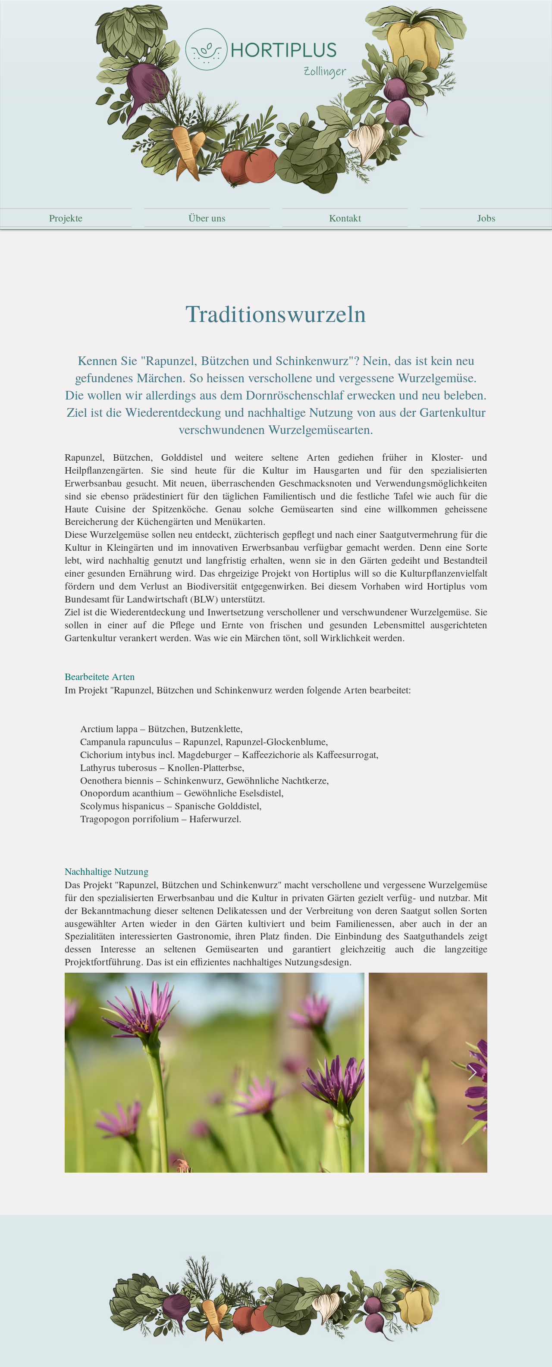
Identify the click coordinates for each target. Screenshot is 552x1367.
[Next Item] (472, 1072)
